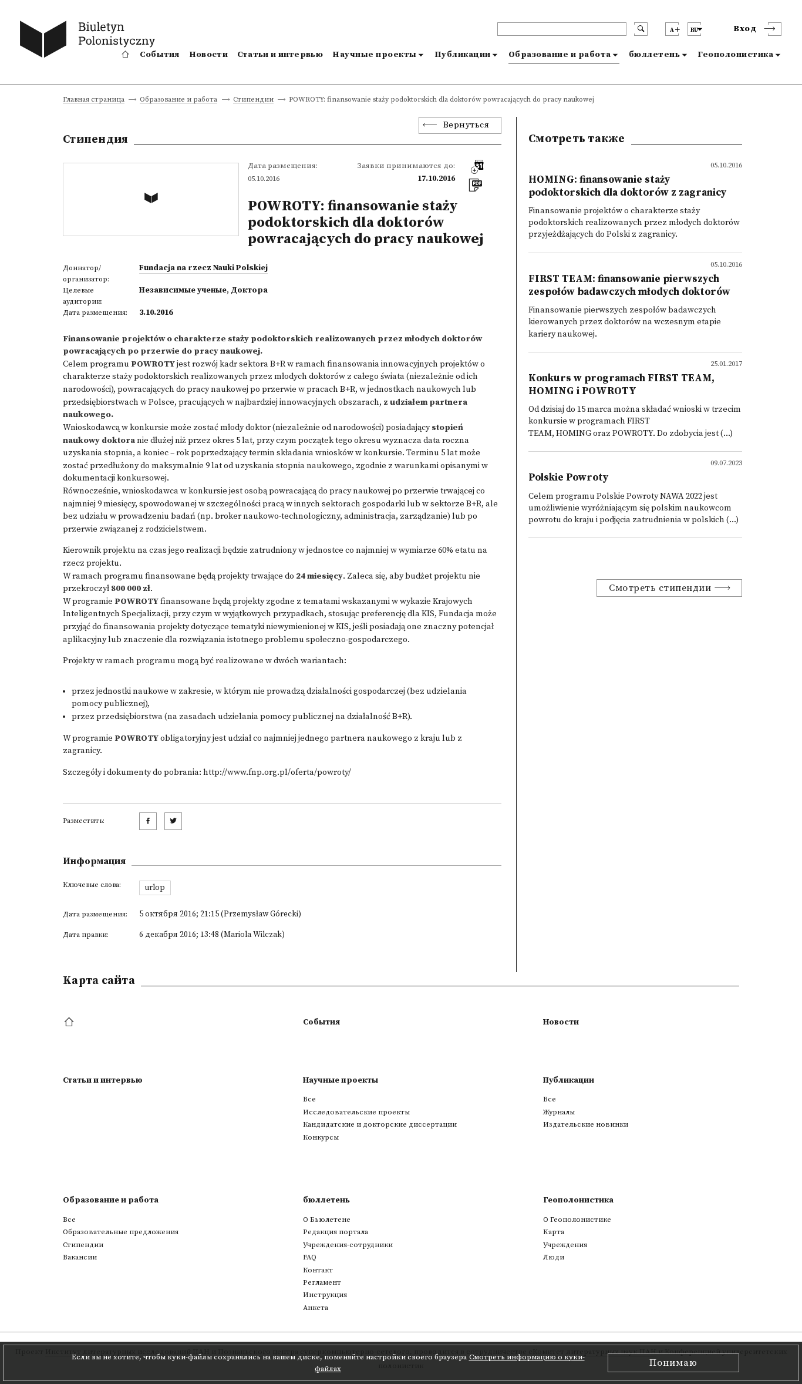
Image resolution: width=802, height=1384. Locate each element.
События (160, 54)
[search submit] (641, 29)
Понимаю (673, 1363)
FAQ (309, 1257)
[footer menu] (70, 1022)
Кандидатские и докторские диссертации (380, 1124)
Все (309, 1099)
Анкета (315, 1307)
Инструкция (325, 1294)
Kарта (553, 1232)
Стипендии (253, 100)
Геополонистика (735, 54)
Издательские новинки (585, 1124)
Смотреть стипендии (660, 588)
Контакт (318, 1270)
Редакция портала (335, 1232)
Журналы (559, 1112)
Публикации (462, 54)
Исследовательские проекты (356, 1112)
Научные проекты (374, 54)
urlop (154, 887)
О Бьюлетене (327, 1219)
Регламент (322, 1282)
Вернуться (466, 125)
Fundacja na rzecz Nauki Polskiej (203, 268)
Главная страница (93, 100)
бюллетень (654, 54)
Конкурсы (321, 1137)
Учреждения (565, 1244)
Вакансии (80, 1257)
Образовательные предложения (120, 1232)
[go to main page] (90, 41)
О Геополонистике (577, 1219)
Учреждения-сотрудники (348, 1244)
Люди (553, 1257)
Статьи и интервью (280, 54)
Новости (208, 54)
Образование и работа (559, 54)
